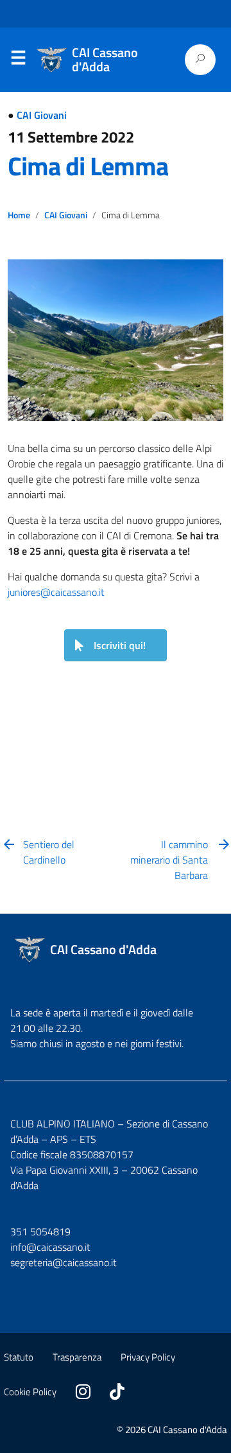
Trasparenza (77, 1357)
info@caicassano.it (50, 1247)
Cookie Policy (30, 1391)
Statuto (18, 1357)
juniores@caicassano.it (56, 592)
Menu (18, 60)
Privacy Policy (148, 1357)
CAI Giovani (42, 115)
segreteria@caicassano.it (63, 1262)
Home (19, 215)
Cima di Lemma (88, 166)
